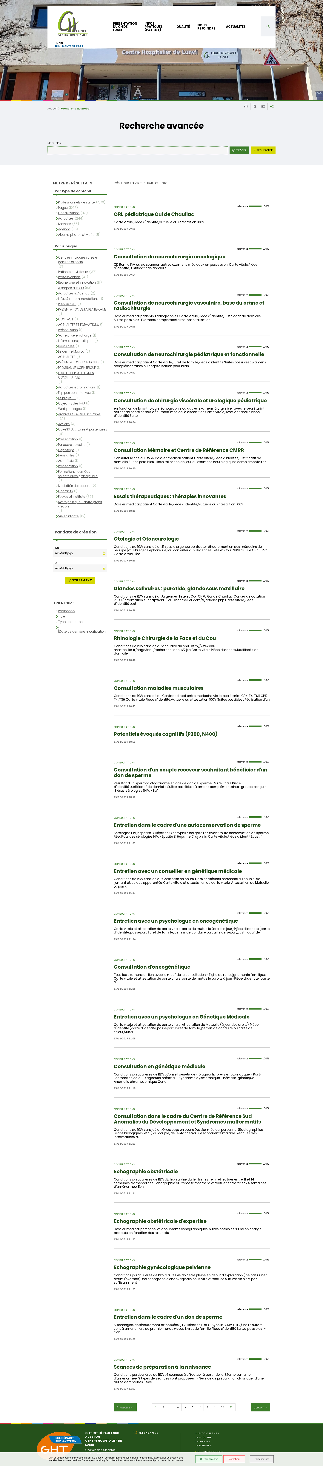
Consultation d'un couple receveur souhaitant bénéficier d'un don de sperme (190, 772)
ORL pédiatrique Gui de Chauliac (154, 214)
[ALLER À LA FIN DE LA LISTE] (231, 1407)
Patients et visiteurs (73, 272)
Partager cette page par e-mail (263, 106)
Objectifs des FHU (71, 403)
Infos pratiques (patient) (154, 26)
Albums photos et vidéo (76, 235)
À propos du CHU (71, 288)
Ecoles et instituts (71, 497)
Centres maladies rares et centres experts (78, 259)
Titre (61, 616)
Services (64, 224)
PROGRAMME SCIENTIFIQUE (77, 368)
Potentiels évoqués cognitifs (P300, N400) (165, 734)
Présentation (68, 330)
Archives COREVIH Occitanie (79, 414)
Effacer (241, 150)
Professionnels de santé (76, 202)
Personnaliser (262, 1459)
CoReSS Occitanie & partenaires (82, 429)
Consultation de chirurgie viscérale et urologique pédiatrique (190, 401)
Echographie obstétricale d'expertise (160, 1221)
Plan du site (203, 1437)
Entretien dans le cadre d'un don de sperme (168, 1317)
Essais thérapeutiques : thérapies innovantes (170, 496)
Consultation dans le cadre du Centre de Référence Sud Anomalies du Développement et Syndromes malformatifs (187, 1119)
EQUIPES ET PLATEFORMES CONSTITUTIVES (76, 375)
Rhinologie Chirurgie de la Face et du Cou (165, 638)
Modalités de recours (74, 486)
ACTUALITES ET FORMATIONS (78, 325)
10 (222, 1407)
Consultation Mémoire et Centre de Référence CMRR (179, 450)
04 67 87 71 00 (148, 1433)
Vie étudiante (68, 516)
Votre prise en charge (75, 335)
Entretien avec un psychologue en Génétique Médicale (182, 1017)
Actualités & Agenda (74, 293)
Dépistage (66, 450)
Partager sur (272, 106)
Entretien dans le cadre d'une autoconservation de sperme (187, 825)
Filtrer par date (81, 580)
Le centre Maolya (71, 351)
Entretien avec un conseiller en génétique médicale (178, 871)
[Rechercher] (268, 26)
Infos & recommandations (78, 299)
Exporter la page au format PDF (254, 106)
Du (57, 547)
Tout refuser (234, 1459)
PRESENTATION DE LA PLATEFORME (82, 309)
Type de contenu (71, 622)
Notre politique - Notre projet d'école (80, 504)
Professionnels (69, 277)
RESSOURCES (67, 304)
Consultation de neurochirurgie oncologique (169, 257)
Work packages (70, 409)
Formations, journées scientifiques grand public (78, 474)
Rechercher (265, 150)
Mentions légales (207, 1433)
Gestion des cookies (209, 1452)
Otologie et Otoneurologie (146, 539)
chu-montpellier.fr (69, 46)
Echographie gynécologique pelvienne (162, 1267)
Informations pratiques (75, 341)
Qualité (183, 26)
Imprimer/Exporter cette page (246, 106)
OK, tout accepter (209, 1459)
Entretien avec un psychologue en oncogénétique (176, 921)
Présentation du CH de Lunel (125, 26)
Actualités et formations (77, 387)
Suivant (259, 1407)
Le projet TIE (67, 398)
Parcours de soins (71, 445)
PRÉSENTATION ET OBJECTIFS (78, 362)
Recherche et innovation (77, 282)
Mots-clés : (54, 143)
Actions (64, 424)
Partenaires (203, 1445)
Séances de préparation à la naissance (162, 1367)
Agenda (64, 229)
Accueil (52, 108)
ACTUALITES (66, 357)
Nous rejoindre (206, 27)
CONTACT (65, 319)
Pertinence (66, 611)
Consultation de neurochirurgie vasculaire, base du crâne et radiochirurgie (189, 305)
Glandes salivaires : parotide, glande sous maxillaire (179, 589)
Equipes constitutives (74, 393)
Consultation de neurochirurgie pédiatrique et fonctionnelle (189, 354)
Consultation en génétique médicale (159, 1067)
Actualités (236, 26)
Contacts (65, 491)
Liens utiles (66, 346)
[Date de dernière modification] (82, 631)
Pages (63, 208)
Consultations (68, 213)
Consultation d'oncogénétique (152, 967)
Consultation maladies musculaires (159, 688)
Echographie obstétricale (146, 1172)
